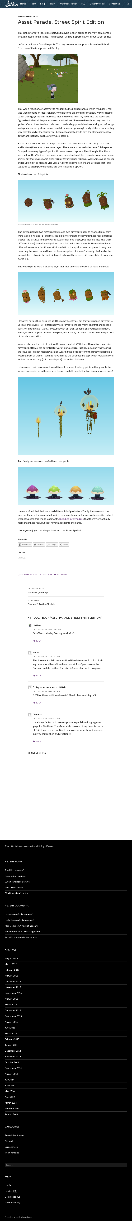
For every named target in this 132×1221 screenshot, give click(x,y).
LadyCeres (47, 574)
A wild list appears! (14, 870)
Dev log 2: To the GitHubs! (42, 602)
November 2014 (13, 1056)
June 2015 (10, 1027)
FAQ (83, 4)
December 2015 (13, 1010)
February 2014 (12, 1108)
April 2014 (10, 1097)
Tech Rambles (12, 1152)
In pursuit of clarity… (15, 875)
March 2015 (11, 1033)
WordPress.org (12, 1202)
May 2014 (10, 1091)
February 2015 (12, 1039)
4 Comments (63, 574)
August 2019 (11, 958)
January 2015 (11, 1045)
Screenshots (11, 1146)
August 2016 (11, 998)
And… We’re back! (14, 887)
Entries (11, 1191)
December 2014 (13, 1050)
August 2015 (11, 1021)
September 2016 (13, 993)
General (9, 1141)
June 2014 (10, 1085)
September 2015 (13, 1016)
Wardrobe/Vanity (68, 4)
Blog (42, 4)
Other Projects (97, 4)
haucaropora (11, 931)
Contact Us (114, 4)
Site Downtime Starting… (17, 893)
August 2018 (11, 975)
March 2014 (11, 1102)
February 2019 (12, 969)
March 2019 (11, 964)
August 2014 (11, 1073)
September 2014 (13, 1068)
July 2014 (9, 1079)
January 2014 (11, 1114)
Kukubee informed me (71, 518)
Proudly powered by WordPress (18, 1217)
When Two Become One (17, 881)
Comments (12, 1196)
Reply (38, 641)
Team (33, 4)
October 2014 (12, 1062)
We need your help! (38, 590)
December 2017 (13, 981)
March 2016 (11, 1004)
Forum (52, 4)
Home (23, 4)
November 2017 (13, 987)
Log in (8, 1185)
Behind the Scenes (28, 16)
